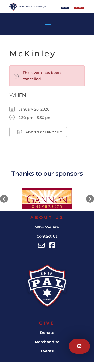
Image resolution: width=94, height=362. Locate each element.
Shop (65, 7)
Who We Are (47, 227)
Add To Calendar (42, 132)
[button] (4, 199)
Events (47, 351)
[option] (47, 198)
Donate (47, 332)
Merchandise (47, 341)
